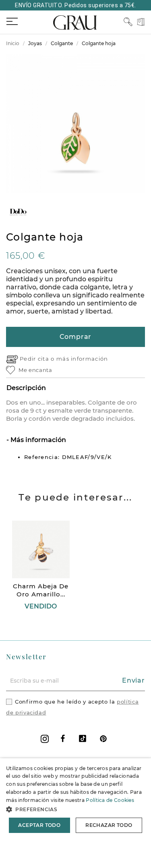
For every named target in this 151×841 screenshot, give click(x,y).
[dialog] (75, 799)
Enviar (133, 680)
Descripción (26, 388)
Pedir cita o (38, 358)
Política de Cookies (110, 800)
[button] (75, 809)
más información (82, 358)
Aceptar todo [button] (39, 825)
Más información (37, 440)
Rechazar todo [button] (108, 825)
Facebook (63, 738)
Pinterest (103, 738)
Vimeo (82, 738)
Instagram (45, 738)
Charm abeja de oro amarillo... (40, 590)
